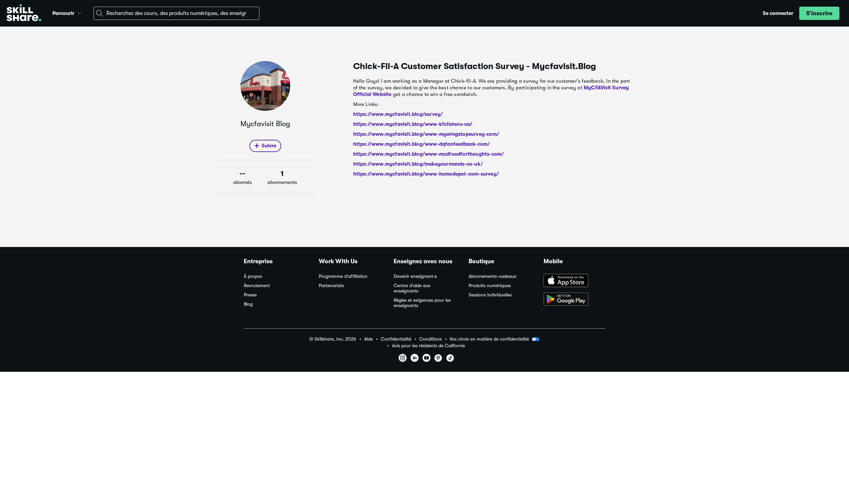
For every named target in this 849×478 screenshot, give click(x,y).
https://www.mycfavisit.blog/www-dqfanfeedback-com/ (421, 144)
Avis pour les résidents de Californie (428, 345)
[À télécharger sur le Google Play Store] (574, 299)
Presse (250, 294)
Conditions (430, 339)
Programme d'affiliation (343, 276)
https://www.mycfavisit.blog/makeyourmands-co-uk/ (418, 164)
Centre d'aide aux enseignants (412, 288)
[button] (79, 12)
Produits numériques (490, 285)
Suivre (269, 146)
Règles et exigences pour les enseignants (422, 303)
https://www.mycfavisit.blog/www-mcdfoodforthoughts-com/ (428, 154)
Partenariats (331, 285)
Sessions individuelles (490, 294)
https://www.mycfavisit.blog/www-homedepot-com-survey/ (426, 174)
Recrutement (257, 285)
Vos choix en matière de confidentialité (489, 339)
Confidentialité (396, 339)
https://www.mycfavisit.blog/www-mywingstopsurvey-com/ (426, 134)
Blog (248, 304)
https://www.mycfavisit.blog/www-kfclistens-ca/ (413, 124)
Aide (368, 339)
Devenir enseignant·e (415, 276)
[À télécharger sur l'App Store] (574, 281)
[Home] (24, 13)
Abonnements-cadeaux (492, 276)
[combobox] (176, 13)
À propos (253, 276)
